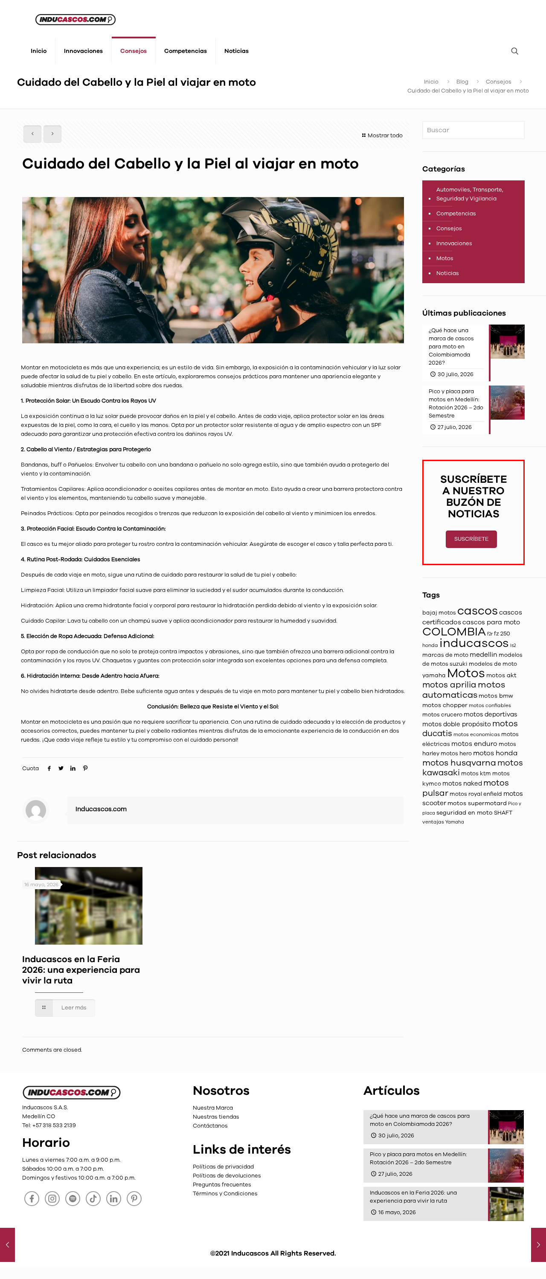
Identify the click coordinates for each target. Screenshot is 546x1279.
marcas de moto (445, 655)
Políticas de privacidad (223, 1167)
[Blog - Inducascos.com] (75, 19)
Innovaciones (454, 243)
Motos (444, 258)
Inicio (431, 82)
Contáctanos (210, 1126)
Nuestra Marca (213, 1108)
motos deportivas (490, 714)
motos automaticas (463, 690)
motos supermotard (477, 803)
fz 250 (502, 634)
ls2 (513, 645)
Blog (462, 82)
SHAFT (503, 813)
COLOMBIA (454, 632)
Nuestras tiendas (216, 1117)
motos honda (495, 753)
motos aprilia (449, 684)
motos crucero (442, 715)
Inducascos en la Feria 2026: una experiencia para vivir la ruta (81, 970)
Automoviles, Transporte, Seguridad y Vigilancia (469, 194)
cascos (477, 611)
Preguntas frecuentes (222, 1185)
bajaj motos (439, 613)
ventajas (433, 821)
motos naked (462, 783)
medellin (483, 654)
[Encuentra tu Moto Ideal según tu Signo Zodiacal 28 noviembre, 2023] (538, 1245)
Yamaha (454, 822)
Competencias (456, 214)
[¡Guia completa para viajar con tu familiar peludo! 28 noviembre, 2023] (7, 1245)
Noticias (447, 273)
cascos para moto (491, 622)
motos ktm (476, 773)
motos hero (456, 753)
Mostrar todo (385, 135)
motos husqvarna (459, 763)
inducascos (474, 643)
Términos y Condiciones (225, 1194)
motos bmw (496, 696)
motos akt (501, 675)
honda (430, 645)
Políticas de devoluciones (227, 1176)
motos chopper (445, 705)
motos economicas (476, 734)
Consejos (498, 82)
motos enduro (474, 743)
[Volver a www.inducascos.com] (71, 1098)
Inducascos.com (101, 809)
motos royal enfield (476, 794)
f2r (490, 634)
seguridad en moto (464, 813)
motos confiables (490, 705)
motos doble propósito (456, 724)
